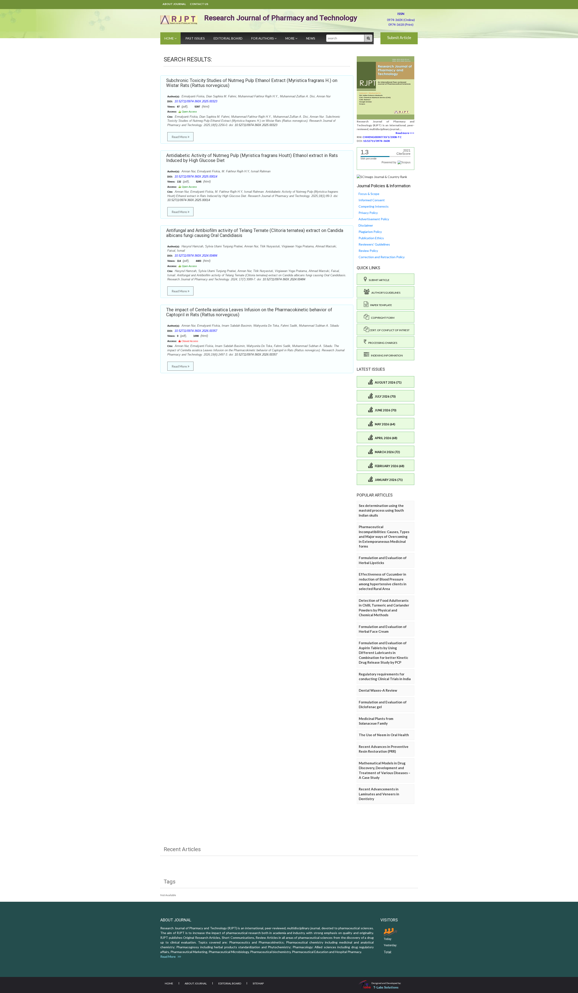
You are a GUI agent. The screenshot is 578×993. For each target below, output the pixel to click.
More (290, 38)
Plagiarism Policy (370, 232)
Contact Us (199, 4)
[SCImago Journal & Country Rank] (382, 176)
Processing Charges (381, 342)
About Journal (174, 4)
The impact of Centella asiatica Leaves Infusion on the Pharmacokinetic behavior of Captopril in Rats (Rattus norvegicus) (249, 312)
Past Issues (195, 38)
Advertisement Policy (374, 219)
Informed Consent (372, 200)
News (310, 38)
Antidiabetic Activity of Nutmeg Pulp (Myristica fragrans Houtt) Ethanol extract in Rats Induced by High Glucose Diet (252, 158)
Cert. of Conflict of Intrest (389, 330)
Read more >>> (405, 133)
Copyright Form (381, 317)
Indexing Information (386, 355)
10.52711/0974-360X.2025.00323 (196, 101)
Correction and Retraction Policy (382, 257)
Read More (180, 137)
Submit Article (399, 37)
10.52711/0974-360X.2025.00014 (196, 176)
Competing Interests (374, 206)
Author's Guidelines (385, 292)
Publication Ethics (371, 238)
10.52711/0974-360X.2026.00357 (196, 331)
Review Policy (368, 251)
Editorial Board (228, 38)
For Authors (263, 38)
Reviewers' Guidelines (374, 244)
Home (169, 38)
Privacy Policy (368, 213)
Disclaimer (366, 225)
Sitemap (258, 983)
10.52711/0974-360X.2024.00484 (196, 255)
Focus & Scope (369, 194)
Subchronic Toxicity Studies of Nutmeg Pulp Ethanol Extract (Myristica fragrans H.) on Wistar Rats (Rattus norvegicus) (251, 83)
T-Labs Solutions (386, 987)
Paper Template (380, 305)
